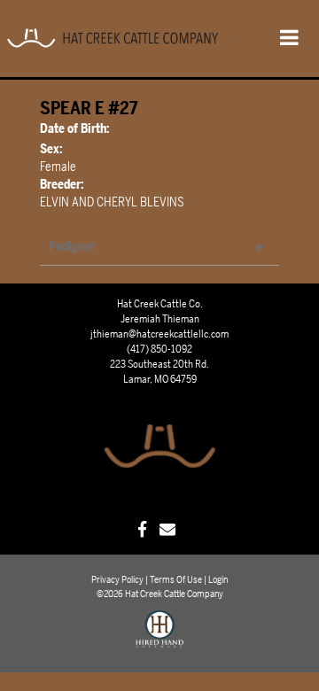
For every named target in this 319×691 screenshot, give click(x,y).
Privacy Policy (117, 579)
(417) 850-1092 (159, 349)
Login (218, 579)
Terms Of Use (176, 579)
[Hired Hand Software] (160, 637)
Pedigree (72, 246)
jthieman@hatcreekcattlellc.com (159, 334)
